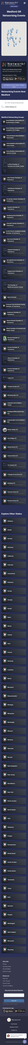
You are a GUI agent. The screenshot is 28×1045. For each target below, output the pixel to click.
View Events (14, 6)
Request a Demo (14, 1027)
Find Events (14, 1024)
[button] (16, 32)
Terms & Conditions (8, 985)
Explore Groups (7, 971)
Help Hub (5, 978)
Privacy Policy (6, 983)
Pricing (4, 964)
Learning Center (7, 966)
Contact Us (14, 1030)
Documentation (7, 969)
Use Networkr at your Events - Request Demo (14, 86)
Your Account (6, 981)
